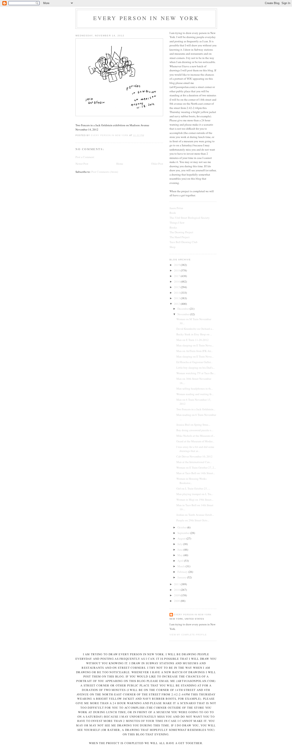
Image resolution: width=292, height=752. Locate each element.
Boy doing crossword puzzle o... (194, 430)
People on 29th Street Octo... (192, 520)
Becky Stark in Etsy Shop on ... (194, 334)
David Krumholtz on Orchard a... (195, 329)
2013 (177, 298)
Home (119, 164)
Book (173, 213)
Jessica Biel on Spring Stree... (193, 425)
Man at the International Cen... (194, 462)
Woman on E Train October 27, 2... (196, 467)
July (180, 544)
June (180, 549)
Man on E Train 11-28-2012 (192, 340)
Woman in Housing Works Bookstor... (191, 481)
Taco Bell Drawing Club (184, 242)
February (182, 572)
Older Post (157, 164)
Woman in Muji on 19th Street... (194, 499)
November (183, 314)
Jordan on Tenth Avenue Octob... (195, 515)
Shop (172, 247)
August (181, 538)
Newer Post (81, 164)
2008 (177, 601)
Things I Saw (177, 222)
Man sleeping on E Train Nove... (195, 345)
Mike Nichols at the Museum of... (195, 436)
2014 (177, 293)
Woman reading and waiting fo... (195, 394)
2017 (177, 276)
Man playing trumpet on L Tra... (194, 494)
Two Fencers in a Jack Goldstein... (195, 409)
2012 (177, 304)
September (183, 533)
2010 (177, 590)
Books (173, 227)
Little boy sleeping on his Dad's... (195, 367)
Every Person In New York (146, 18)
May (180, 555)
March (181, 566)
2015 (177, 287)
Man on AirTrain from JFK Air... (194, 351)
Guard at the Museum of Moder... (195, 441)
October (182, 527)
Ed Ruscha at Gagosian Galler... (194, 362)
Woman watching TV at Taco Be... (195, 373)
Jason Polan (176, 208)
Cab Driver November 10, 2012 (194, 456)
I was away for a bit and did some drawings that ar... (195, 449)
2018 (177, 270)
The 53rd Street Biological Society (190, 218)
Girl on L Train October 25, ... (193, 488)
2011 (177, 584)
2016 (177, 281)
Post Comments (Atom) (104, 172)
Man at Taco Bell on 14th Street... (195, 473)
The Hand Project (180, 237)
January (182, 577)
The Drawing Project (181, 232)
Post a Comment (84, 157)
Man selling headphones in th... (194, 388)
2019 (177, 265)
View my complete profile (188, 634)
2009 (177, 595)
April (180, 561)
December (183, 309)
